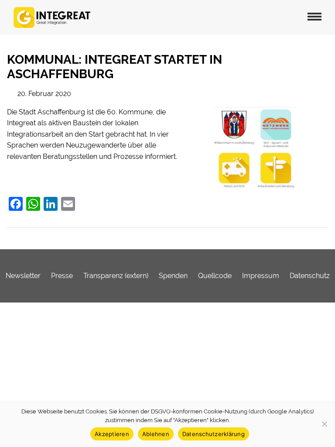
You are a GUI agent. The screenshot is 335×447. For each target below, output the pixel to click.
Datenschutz (310, 276)
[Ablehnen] (324, 423)
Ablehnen (155, 433)
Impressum (260, 276)
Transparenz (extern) (115, 276)
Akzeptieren (112, 433)
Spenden (173, 276)
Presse (62, 276)
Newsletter (23, 276)
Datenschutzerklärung (213, 433)
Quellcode (215, 276)
